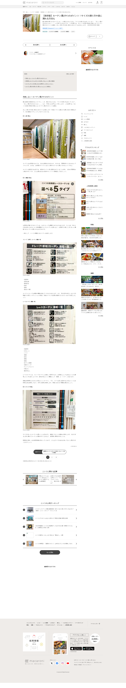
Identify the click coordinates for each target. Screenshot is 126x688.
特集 (28, 625)
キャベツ (34, 6)
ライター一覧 (81, 660)
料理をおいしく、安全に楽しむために (94, 662)
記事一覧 (76, 660)
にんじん (73, 6)
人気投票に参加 (68, 625)
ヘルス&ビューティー (68, 622)
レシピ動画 (78, 2)
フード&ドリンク (79, 622)
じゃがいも (58, 6)
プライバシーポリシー (87, 664)
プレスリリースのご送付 (79, 662)
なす (30, 6)
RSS (85, 662)
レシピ (38, 622)
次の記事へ (63, 45)
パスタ (53, 6)
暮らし (58, 622)
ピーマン (44, 6)
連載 (32, 625)
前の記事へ (36, 45)
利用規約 (80, 664)
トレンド (85, 2)
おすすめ (90, 2)
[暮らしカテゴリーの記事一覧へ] (45, 31)
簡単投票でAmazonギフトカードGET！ (53, 28)
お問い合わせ (93, 660)
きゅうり (63, 6)
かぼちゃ (68, 6)
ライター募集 (87, 660)
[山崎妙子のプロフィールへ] (50, 53)
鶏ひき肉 (39, 6)
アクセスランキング (50, 625)
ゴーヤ (49, 6)
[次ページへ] (56, 457)
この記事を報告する (73, 446)
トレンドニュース (31, 622)
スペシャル (59, 625)
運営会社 (76, 664)
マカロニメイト (39, 625)
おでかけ (53, 622)
